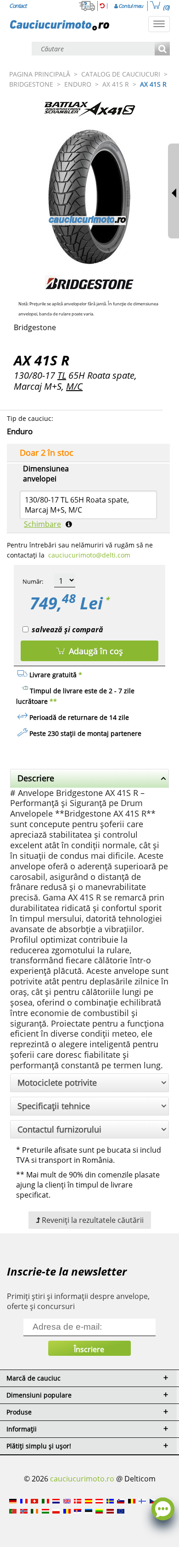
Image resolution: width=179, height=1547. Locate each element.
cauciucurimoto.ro (82, 1479)
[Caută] (162, 49)
